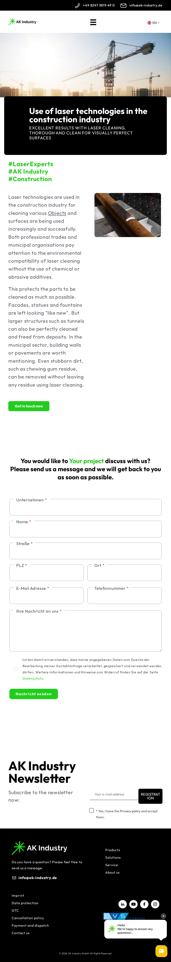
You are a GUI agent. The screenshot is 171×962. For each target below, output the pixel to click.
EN (154, 23)
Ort (99, 565)
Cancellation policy (28, 918)
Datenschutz (33, 678)
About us (112, 872)
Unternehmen (31, 499)
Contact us (21, 933)
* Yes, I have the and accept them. (127, 814)
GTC (15, 910)
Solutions (113, 857)
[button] (150, 796)
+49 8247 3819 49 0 (98, 5)
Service (111, 865)
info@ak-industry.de (146, 5)
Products (112, 850)
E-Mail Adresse (32, 588)
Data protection (25, 903)
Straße (24, 543)
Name (23, 521)
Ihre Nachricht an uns (39, 611)
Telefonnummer (111, 588)
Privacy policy (130, 811)
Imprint (18, 895)
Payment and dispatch (30, 925)
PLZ (21, 565)
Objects (57, 213)
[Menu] (93, 22)
